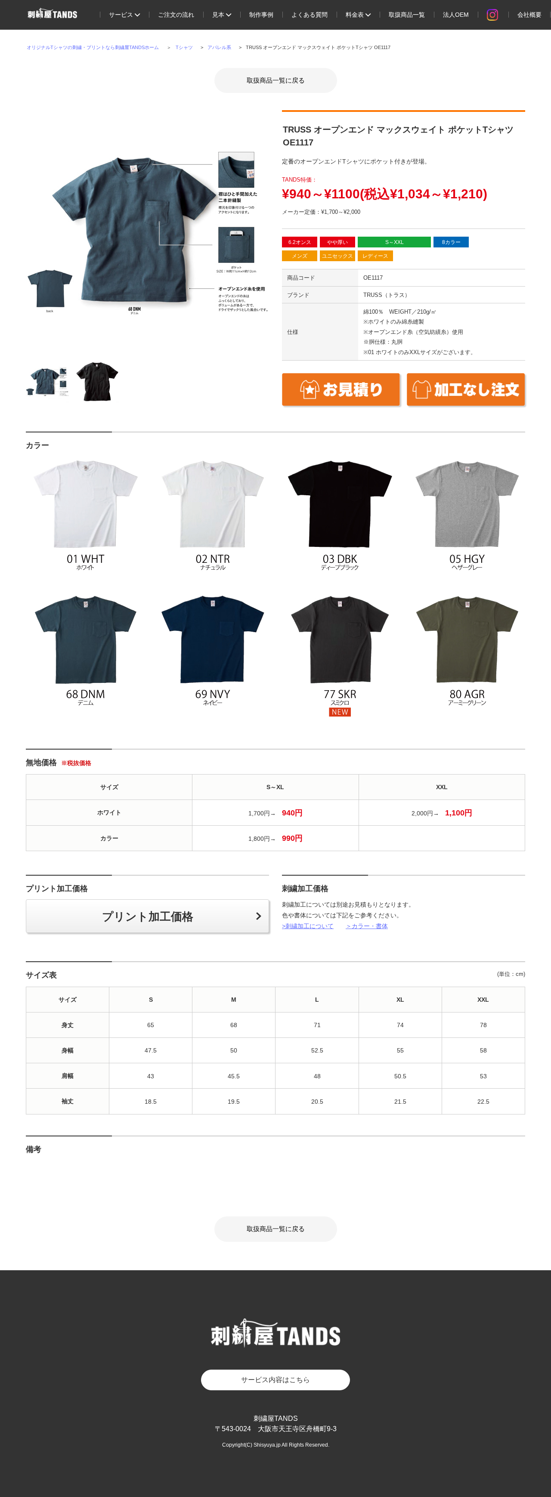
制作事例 (261, 14)
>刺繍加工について (308, 926)
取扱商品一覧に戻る (276, 80)
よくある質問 (309, 14)
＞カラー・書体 (367, 926)
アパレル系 (219, 47)
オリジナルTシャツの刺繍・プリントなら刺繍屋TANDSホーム (93, 47)
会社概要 (529, 14)
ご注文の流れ (176, 14)
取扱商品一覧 (407, 14)
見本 (219, 14)
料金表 (355, 14)
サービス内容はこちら (275, 1379)
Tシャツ (184, 47)
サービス (122, 14)
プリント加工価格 (147, 916)
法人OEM (456, 14)
